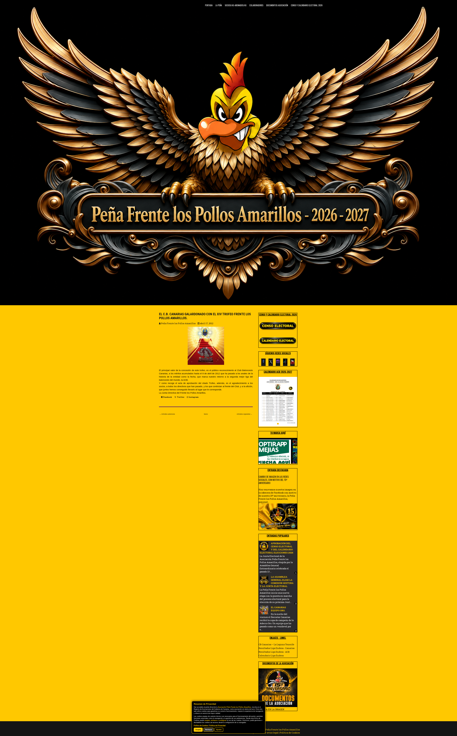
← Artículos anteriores (167, 414)
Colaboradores (256, 5)
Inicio (206, 414)
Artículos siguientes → (244, 414)
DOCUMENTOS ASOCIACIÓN (277, 5)
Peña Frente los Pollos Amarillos (282, 729)
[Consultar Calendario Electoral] (278, 341)
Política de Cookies (290, 732)
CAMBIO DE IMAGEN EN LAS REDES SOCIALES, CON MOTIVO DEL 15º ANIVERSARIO (274, 480)
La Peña (218, 5)
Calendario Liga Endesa (271, 655)
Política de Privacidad (217, 725)
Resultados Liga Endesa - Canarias (277, 648)
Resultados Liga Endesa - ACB (274, 651)
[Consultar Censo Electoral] (278, 326)
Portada (209, 5)
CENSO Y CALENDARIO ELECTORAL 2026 (307, 5)
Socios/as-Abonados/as (235, 5)
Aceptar (198, 730)
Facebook (167, 397)
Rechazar (208, 730)
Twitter (180, 397)
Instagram (193, 397)
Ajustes (219, 730)
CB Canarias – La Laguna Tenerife (276, 644)
